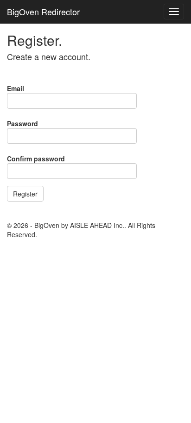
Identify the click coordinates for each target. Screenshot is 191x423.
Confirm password (36, 158)
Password (22, 123)
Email (15, 88)
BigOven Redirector (43, 12)
